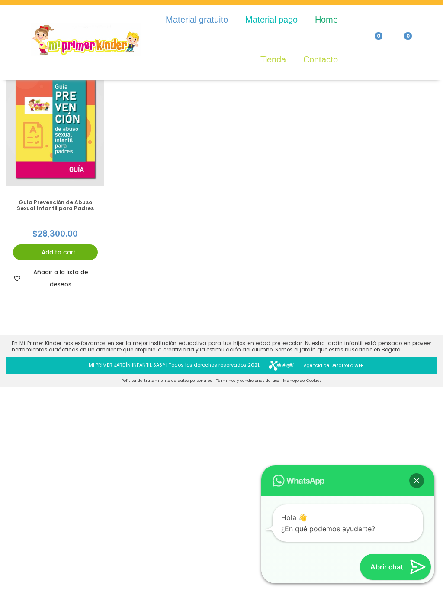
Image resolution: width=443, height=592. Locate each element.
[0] (372, 40)
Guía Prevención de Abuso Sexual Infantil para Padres (55, 205)
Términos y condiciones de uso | (249, 380)
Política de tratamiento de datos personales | (168, 380)
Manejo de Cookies (302, 380)
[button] (55, 278)
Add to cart (59, 252)
